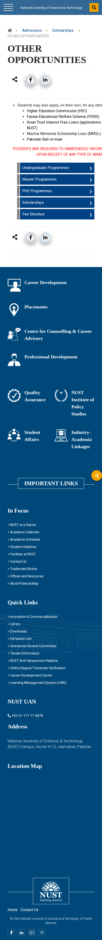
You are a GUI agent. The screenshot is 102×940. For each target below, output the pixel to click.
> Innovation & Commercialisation (33, 617)
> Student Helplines (22, 547)
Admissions (32, 30)
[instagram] (96, 527)
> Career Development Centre (30, 675)
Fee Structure (33, 214)
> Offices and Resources (26, 576)
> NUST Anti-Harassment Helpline (33, 661)
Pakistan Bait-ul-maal (44, 139)
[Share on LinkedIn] (45, 79)
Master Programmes (39, 179)
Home (13, 910)
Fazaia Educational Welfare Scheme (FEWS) (63, 116)
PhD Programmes (37, 191)
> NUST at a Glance (22, 525)
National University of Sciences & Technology (51, 7)
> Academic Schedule (24, 539)
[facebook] (96, 488)
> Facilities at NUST (22, 554)
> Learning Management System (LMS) (37, 683)
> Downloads (17, 631)
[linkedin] (96, 501)
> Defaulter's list (20, 639)
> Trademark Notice (22, 569)
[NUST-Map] (39, 812)
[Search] (93, 7)
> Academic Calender (24, 532)
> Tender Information (23, 653)
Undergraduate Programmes (45, 167)
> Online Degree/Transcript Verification (37, 668)
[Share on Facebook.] (31, 79)
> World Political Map (23, 583)
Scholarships (63, 30)
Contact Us (29, 910)
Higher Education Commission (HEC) (57, 111)
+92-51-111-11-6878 (27, 715)
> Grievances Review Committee (32, 646)
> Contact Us (17, 561)
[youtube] (96, 514)
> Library (14, 624)
